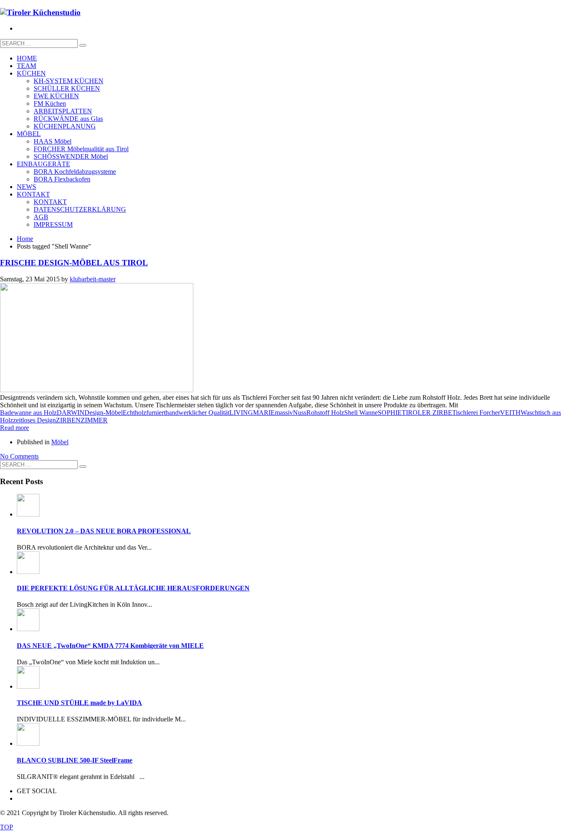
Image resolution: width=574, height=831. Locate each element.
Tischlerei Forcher (476, 412)
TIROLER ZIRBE (427, 412)
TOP (6, 827)
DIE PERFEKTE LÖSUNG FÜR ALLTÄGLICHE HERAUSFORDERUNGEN (133, 588)
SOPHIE (390, 412)
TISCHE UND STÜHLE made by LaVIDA (79, 702)
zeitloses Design (34, 420)
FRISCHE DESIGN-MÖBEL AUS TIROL (74, 262)
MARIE (264, 412)
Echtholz (134, 412)
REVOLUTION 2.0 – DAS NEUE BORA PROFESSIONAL (104, 531)
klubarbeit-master (93, 279)
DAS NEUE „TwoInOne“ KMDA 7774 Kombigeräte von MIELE (110, 645)
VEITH (510, 412)
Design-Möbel (103, 412)
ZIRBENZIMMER (82, 420)
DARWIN (70, 412)
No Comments (19, 456)
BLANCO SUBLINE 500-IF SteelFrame (74, 760)
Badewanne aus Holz (28, 412)
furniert (156, 412)
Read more (14, 427)
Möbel (59, 442)
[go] (82, 45)
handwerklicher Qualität (197, 412)
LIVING (241, 412)
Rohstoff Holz (325, 412)
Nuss (299, 412)
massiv (284, 412)
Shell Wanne (361, 412)
